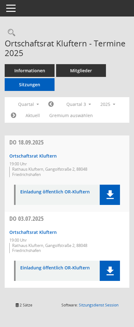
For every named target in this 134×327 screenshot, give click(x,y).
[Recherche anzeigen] (10, 33)
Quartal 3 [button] (76, 104)
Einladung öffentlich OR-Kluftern (55, 192)
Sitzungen (29, 85)
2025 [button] (106, 104)
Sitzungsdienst (98, 305)
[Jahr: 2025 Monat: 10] (13, 115)
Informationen (29, 70)
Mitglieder (81, 70)
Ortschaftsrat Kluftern (33, 156)
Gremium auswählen (71, 115)
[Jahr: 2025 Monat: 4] (51, 104)
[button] (110, 195)
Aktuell (33, 115)
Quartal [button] (26, 104)
